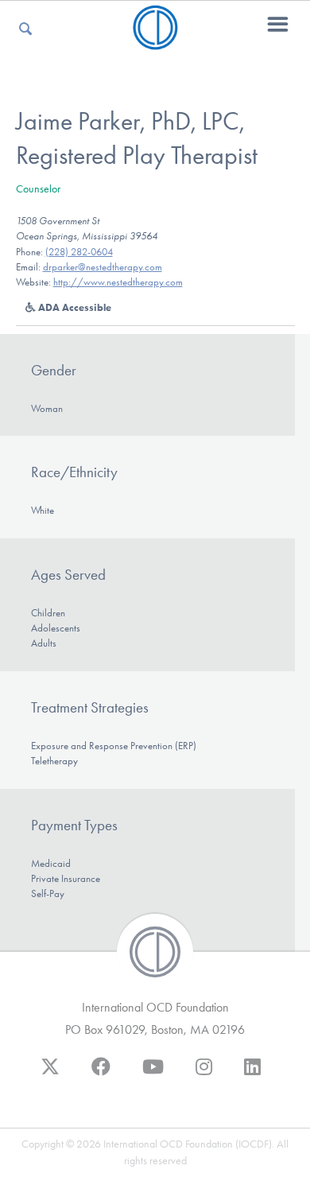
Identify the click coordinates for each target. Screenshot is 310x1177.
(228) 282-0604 (79, 252)
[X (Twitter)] (50, 1074)
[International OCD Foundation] (155, 40)
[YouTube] (153, 1074)
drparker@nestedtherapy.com (102, 267)
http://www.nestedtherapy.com (118, 282)
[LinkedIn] (252, 1074)
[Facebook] (101, 1074)
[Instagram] (204, 1074)
